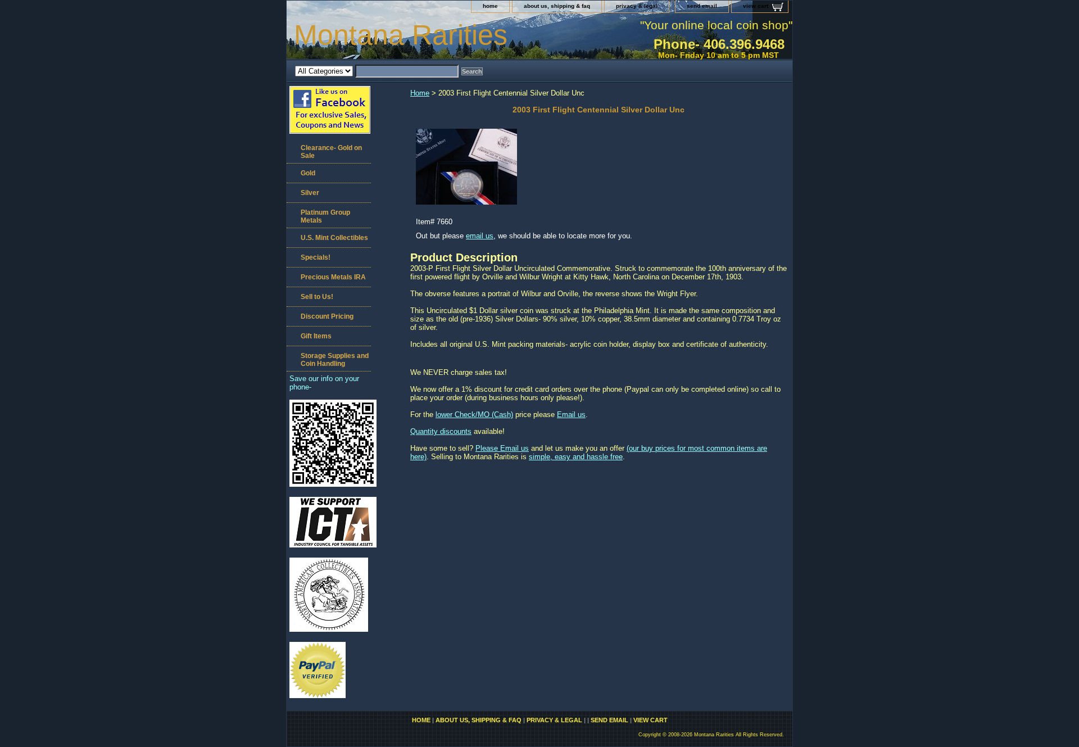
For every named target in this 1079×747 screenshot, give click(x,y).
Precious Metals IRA (333, 277)
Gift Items (316, 336)
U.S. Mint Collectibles (334, 238)
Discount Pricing (327, 316)
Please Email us (502, 448)
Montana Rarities (400, 35)
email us (479, 236)
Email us (571, 414)
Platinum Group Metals (325, 216)
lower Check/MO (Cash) (474, 414)
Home (419, 93)
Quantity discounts (441, 431)
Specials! (315, 257)
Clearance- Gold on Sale (331, 152)
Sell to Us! (317, 297)
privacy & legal (637, 6)
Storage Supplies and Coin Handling (335, 360)
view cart (755, 6)
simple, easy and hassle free (576, 456)
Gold (308, 173)
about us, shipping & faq (557, 6)
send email (702, 6)
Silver (310, 193)
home (490, 6)
